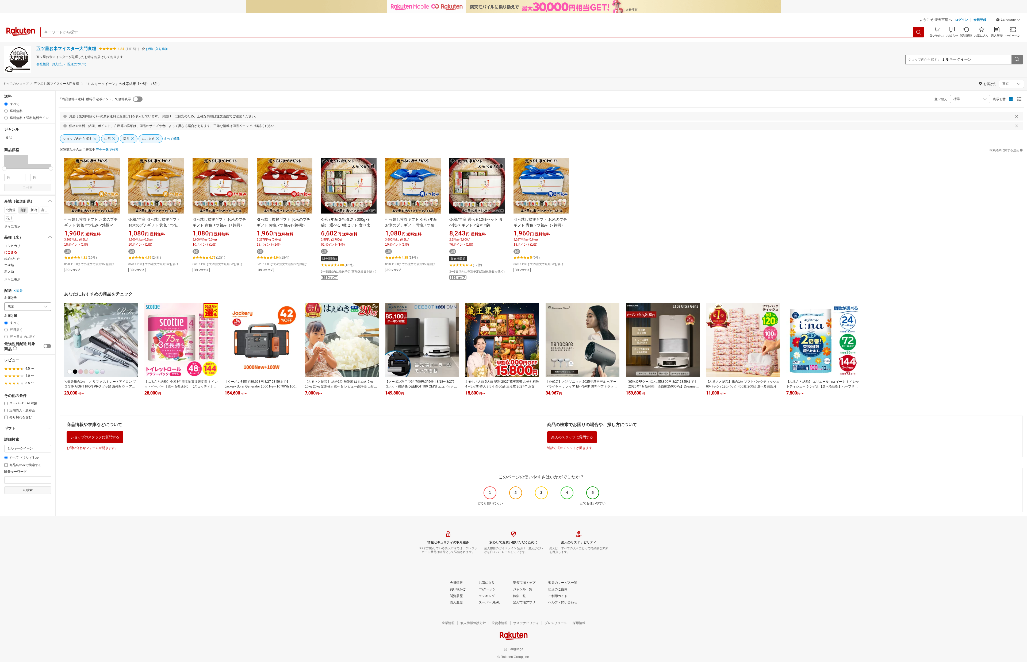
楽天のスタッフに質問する (572, 437)
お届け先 (10, 298)
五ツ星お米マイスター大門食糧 (66, 48)
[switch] (47, 346)
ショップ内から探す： (924, 59)
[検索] (918, 32)
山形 (23, 210)
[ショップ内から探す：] (1016, 59)
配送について (77, 64)
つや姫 (9, 265)
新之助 (9, 271)
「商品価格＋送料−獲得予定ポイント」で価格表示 (95, 99)
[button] (1008, 20)
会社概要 (42, 64)
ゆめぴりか (12, 259)
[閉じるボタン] (1016, 116)
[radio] (6, 104)
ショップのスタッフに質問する (95, 437)
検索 (29, 187)
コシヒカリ (12, 246)
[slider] (4, 169)
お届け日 (10, 316)
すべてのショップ (16, 84)
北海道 (11, 210)
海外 (19, 291)
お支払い (58, 64)
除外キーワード (15, 472)
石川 (9, 218)
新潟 (33, 210)
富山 (44, 210)
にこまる (10, 252)
